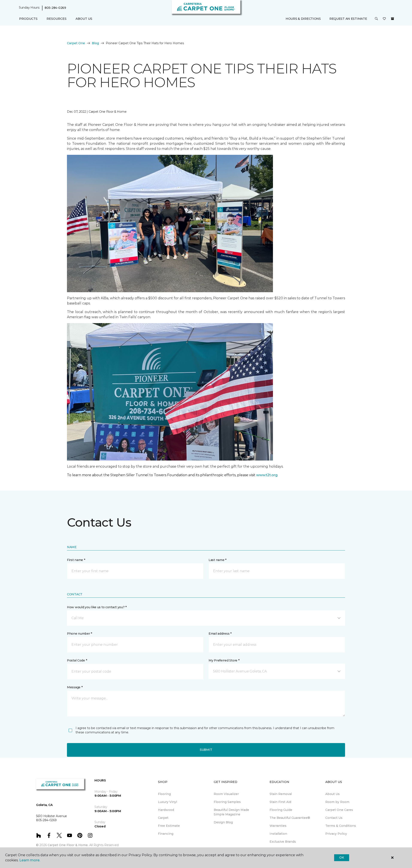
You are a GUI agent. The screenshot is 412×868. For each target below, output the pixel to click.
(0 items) (392, 18)
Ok (341, 857)
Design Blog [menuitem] (223, 822)
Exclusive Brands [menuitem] (283, 842)
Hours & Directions (303, 19)
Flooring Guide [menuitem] (281, 810)
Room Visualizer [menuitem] (226, 794)
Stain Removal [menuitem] (281, 794)
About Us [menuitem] (332, 794)
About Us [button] (84, 19)
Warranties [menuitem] (278, 826)
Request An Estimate (348, 19)
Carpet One (76, 43)
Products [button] (28, 19)
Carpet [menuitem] (163, 818)
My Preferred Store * (224, 660)
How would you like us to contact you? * (97, 607)
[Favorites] (384, 19)
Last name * (217, 559)
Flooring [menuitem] (164, 794)
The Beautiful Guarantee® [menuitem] (290, 818)
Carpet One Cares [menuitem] (339, 810)
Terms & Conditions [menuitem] (340, 826)
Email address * (220, 633)
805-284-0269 (55, 8)
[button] (376, 19)
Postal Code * (77, 660)
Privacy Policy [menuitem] (336, 834)
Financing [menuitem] (165, 834)
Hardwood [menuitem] (166, 810)
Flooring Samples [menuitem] (227, 802)
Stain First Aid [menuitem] (280, 802)
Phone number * (79, 633)
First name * (76, 559)
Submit (206, 750)
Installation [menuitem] (278, 834)
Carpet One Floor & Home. (68, 845)
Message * (74, 687)
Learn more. (29, 860)
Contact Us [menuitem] (333, 818)
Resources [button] (57, 19)
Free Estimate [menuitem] (169, 826)
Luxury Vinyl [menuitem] (167, 802)
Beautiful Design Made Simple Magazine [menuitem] (231, 812)
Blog (95, 43)
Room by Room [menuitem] (337, 802)
